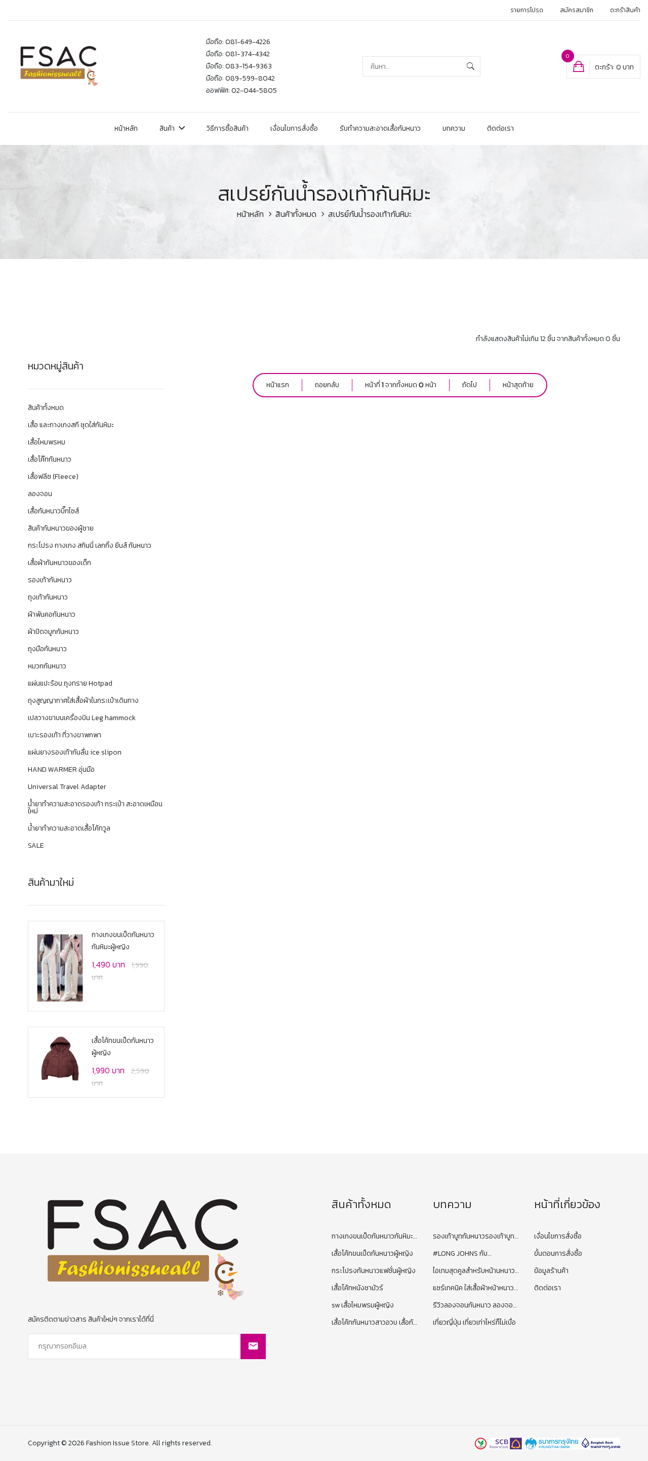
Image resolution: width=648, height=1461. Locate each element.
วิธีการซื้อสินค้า (228, 128)
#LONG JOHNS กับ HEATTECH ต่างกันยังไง (468, 1254)
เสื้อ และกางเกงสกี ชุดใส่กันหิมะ (71, 426)
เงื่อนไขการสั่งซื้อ (294, 128)
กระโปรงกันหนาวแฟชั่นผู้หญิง (374, 1270)
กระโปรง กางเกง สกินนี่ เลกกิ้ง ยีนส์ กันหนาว (89, 546)
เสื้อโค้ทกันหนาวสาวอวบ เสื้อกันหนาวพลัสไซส (374, 1323)
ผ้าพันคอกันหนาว (51, 615)
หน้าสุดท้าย (518, 385)
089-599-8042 (250, 78)
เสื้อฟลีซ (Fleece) (53, 477)
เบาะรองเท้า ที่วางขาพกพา (64, 736)
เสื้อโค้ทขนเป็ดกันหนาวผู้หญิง (372, 1253)
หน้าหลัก (126, 128)
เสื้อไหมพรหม (46, 443)
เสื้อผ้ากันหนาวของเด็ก (59, 563)
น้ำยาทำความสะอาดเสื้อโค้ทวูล (69, 829)
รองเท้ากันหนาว (50, 581)
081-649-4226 (247, 41)
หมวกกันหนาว (47, 667)
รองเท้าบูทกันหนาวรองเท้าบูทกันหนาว (473, 1237)
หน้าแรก (277, 385)
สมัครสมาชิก (576, 10)
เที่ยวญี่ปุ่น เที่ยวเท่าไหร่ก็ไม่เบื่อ (474, 1322)
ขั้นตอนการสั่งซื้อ (558, 1253)
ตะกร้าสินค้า (625, 10)
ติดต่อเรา (500, 128)
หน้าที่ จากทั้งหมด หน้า (400, 385)
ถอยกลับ (327, 385)
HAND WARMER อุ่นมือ (61, 770)
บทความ (453, 128)
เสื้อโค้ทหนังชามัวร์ (357, 1288)
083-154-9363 (248, 66)
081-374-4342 (247, 54)
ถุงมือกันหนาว (47, 650)
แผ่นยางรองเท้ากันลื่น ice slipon (75, 753)
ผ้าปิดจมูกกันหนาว (53, 632)
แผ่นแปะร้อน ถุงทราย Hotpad (70, 684)
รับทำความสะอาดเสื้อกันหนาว (380, 128)
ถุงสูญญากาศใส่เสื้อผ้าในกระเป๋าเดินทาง (83, 701)
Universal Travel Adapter (67, 787)
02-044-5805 (254, 90)
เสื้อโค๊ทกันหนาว (49, 460)
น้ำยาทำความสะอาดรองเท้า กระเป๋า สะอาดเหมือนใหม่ (95, 808)
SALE (36, 845)
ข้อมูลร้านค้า (551, 1270)
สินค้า (167, 128)
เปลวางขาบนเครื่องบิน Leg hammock (82, 719)
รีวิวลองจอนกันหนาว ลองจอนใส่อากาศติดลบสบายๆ (475, 1306)
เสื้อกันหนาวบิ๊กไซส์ (53, 512)
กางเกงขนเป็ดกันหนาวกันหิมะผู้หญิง (375, 1237)
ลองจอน (40, 495)
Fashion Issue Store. (118, 1443)
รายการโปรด (526, 10)
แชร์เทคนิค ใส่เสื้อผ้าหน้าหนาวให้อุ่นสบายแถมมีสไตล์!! (473, 1288)
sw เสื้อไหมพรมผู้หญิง (363, 1305)
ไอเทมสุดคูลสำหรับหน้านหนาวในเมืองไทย (474, 1271)
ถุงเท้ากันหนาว (48, 598)
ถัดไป (469, 385)
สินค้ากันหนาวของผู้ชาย (61, 529)
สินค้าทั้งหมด (295, 214)
